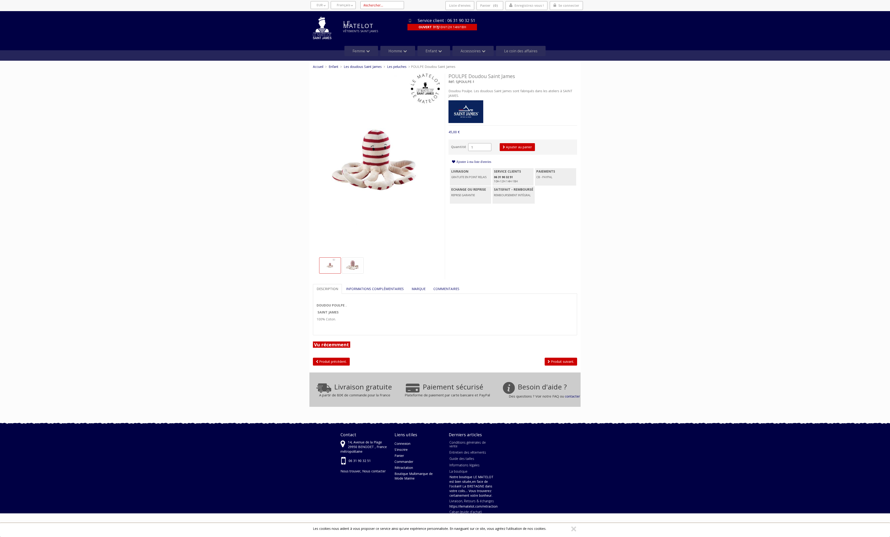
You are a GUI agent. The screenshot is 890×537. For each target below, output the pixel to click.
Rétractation (403, 467)
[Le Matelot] (324, 28)
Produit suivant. (562, 361)
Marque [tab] (419, 289)
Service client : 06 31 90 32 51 (446, 20)
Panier (488, 5)
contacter (572, 396)
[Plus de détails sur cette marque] (465, 111)
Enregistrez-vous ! (529, 5)
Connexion (402, 443)
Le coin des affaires (520, 51)
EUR (320, 5)
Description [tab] (327, 289)
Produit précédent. (332, 361)
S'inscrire (401, 449)
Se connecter (568, 5)
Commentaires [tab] (446, 289)
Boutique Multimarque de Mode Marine (413, 475)
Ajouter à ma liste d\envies (473, 161)
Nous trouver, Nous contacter (363, 471)
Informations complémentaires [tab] (375, 289)
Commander (403, 461)
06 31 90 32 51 (360, 460)
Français (343, 5)
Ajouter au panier (518, 147)
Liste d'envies (459, 5)
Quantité (458, 147)
